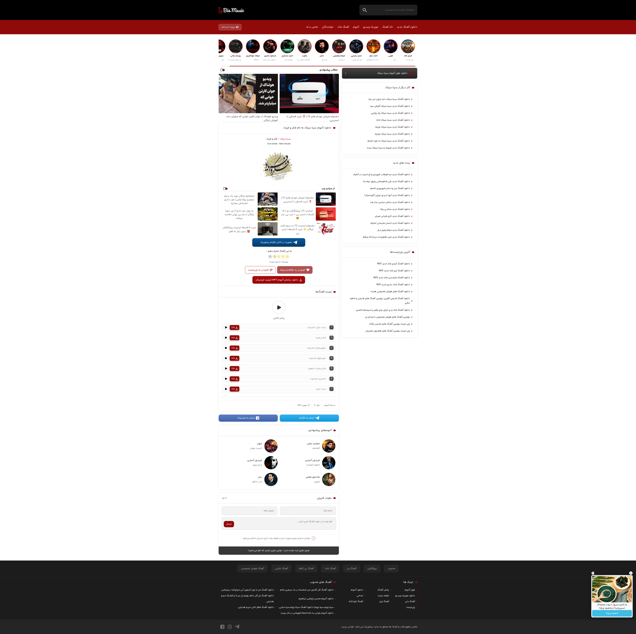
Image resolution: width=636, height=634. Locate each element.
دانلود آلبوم (357, 590)
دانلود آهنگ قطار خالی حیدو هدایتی (256, 607)
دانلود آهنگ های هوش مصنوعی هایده (390, 291)
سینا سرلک (285, 139)
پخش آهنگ (383, 590)
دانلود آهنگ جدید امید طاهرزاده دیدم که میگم (386, 237)
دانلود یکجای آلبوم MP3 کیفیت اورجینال (277, 280)
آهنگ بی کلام (306, 568)
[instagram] (230, 627)
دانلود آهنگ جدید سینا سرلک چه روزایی (390, 113)
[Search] (365, 10)
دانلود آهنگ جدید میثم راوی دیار (393, 230)
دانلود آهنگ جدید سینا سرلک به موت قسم (389, 141)
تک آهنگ (387, 27)
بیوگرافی (372, 568)
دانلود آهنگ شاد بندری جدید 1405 (393, 284)
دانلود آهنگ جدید (407, 27)
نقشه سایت (383, 596)
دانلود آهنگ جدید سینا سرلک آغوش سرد (390, 106)
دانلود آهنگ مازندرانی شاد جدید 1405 (391, 278)
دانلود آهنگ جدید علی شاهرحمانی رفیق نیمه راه (386, 181)
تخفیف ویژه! (612, 613)
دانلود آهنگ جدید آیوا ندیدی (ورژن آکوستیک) (387, 195)
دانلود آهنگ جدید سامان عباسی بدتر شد (390, 202)
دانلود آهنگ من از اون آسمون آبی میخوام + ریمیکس (247, 590)
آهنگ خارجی (281, 568)
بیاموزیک (231, 10)
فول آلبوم (410, 590)
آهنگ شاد (343, 27)
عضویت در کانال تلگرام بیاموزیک (276, 242)
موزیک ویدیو (370, 27)
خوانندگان (327, 27)
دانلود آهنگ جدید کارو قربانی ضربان (392, 216)
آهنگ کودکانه (356, 601)
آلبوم (356, 27)
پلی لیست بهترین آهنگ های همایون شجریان (387, 331)
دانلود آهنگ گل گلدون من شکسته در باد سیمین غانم (307, 590)
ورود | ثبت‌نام (228, 27)
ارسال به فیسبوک (246, 418)
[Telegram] (237, 627)
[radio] (287, 257)
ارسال (229, 524)
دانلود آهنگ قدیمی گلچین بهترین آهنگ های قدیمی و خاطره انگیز (380, 301)
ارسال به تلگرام (306, 418)
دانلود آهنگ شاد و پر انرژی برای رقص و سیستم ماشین (383, 310)
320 (233, 327)
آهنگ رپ (351, 568)
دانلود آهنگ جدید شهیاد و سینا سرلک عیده (388, 148)
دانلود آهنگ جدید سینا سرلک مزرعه (392, 127)
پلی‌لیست (410, 607)
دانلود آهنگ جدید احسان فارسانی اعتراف (390, 223)
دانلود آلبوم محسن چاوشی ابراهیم (316, 599)
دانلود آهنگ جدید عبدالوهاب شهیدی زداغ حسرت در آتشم (381, 174)
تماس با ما (312, 27)
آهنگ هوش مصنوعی (252, 568)
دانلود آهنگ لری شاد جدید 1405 (394, 271)
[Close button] (631, 573)
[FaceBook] (222, 627)
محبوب (391, 568)
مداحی (360, 596)
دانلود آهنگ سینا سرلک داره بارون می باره (389, 99)
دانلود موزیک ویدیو (405, 596)
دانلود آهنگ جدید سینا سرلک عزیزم (392, 134)
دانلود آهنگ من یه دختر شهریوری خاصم (390, 188)
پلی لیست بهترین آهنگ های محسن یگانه (389, 324)
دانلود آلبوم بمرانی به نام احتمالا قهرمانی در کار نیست (307, 613)
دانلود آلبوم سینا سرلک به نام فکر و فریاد (307, 128)
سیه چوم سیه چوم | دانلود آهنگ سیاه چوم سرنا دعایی (306, 607)
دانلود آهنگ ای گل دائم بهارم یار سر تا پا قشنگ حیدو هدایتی (247, 598)
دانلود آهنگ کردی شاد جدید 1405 (393, 264)
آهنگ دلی (410, 601)
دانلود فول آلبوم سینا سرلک (392, 73)
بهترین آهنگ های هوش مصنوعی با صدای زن (387, 317)
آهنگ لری (384, 601)
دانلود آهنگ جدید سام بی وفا (395, 209)
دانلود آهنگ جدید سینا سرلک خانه (393, 120)
